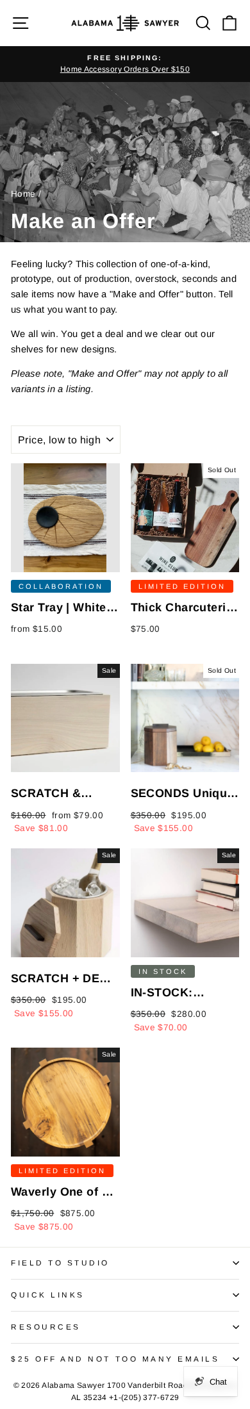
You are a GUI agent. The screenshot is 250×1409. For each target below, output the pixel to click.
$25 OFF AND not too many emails (115, 1359)
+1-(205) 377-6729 (144, 1397)
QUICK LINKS (48, 1294)
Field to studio (60, 1262)
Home (23, 194)
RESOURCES (46, 1326)
